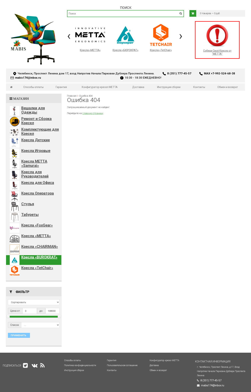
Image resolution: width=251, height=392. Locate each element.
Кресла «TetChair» (37, 268)
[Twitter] (25, 365)
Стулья (27, 204)
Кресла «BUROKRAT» (39, 257)
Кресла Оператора (37, 193)
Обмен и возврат (227, 87)
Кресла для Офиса (37, 182)
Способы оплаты (33, 87)
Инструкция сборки (168, 87)
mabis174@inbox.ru (28, 77)
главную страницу (92, 113)
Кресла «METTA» (36, 236)
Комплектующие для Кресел (40, 131)
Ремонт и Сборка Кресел (36, 120)
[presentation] (69, 36)
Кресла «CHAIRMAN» (39, 246)
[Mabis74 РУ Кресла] (34, 12)
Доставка (138, 87)
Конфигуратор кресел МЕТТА (100, 87)
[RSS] (42, 365)
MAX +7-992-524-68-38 (219, 73)
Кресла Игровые (35, 150)
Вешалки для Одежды (33, 110)
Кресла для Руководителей (35, 174)
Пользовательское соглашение (122, 365)
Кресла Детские (35, 140)
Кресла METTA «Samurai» (34, 163)
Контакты (199, 87)
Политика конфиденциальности (80, 365)
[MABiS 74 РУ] (11, 87)
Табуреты (30, 214)
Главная (71, 95)
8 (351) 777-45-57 (179, 73)
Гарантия (61, 87)
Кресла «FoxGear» (37, 225)
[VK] (34, 365)
